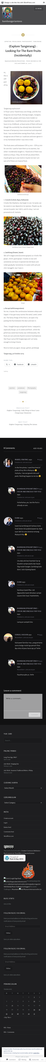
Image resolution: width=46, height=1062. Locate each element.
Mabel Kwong (21, 459)
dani (17, 518)
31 (34, 1014)
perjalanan (21, 388)
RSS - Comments (9, 1032)
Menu (40, 8)
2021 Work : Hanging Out (11, 764)
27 (12, 1014)
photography (27, 41)
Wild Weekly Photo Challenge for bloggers (17, 887)
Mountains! (15, 889)
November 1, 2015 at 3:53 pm (26, 669)
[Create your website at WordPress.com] (23, 2)
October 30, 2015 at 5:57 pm (23, 462)
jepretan (7, 41)
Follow (8, 933)
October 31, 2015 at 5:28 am (23, 521)
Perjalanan (16, 41)
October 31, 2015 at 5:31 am (25, 556)
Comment (34, 715)
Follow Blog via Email (14, 913)
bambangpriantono (12, 21)
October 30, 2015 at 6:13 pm (25, 497)
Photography (32, 388)
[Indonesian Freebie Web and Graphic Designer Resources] (28, 878)
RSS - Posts (7, 1027)
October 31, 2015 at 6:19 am (25, 585)
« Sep (5, 1017)
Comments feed (9, 832)
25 (39, 1009)
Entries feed (7, 827)
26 (6, 1014)
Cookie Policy (36, 1053)
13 (12, 1005)
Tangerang (37, 41)
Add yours (37, 448)
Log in (5, 823)
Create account (8, 818)
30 (29, 1014)
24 (34, 1009)
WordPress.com (9, 836)
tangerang (23, 392)
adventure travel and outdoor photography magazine (24, 884)
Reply (40, 460)
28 (18, 1014)
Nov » (9, 1017)
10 (34, 1001)
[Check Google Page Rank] (12, 878)
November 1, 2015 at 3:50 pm (24, 637)
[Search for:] (23, 740)
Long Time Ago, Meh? (10, 757)
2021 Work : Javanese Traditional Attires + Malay (18, 770)
